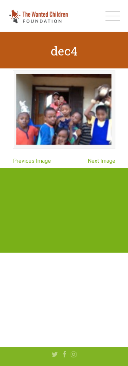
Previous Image (32, 161)
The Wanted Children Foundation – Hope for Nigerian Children (38, 16)
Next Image (101, 161)
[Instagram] (73, 354)
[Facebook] (64, 354)
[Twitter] (54, 354)
